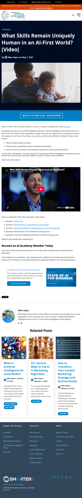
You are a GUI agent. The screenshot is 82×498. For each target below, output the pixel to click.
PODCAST (58, 2)
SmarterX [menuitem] (7, 432)
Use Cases (9, 407)
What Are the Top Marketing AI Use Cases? (31, 225)
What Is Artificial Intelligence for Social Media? (14, 368)
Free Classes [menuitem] (34, 432)
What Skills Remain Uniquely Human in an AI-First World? (37, 228)
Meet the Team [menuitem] (62, 432)
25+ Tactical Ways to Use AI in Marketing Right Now (40, 368)
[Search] (73, 15)
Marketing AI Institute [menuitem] (12, 441)
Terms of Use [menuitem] (8, 484)
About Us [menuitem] (59, 454)
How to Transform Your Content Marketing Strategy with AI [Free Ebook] (67, 372)
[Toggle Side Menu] (78, 15)
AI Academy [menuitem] (7, 437)
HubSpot (66, 126)
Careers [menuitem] (59, 441)
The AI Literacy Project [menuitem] (65, 437)
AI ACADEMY (23, 2)
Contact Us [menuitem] (60, 449)
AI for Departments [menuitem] (37, 449)
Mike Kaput (13, 57)
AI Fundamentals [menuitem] (36, 437)
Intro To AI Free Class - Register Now (41, 115)
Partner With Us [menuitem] (62, 445)
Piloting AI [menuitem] (33, 441)
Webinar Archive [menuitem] (36, 458)
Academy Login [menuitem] (35, 462)
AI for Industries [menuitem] (35, 454)
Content (63, 414)
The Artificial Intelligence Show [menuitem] (13, 446)
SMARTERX (10, 2)
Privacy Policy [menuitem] (18, 484)
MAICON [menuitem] (6, 452)
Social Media (10, 404)
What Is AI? (18, 221)
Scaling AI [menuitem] (33, 445)
